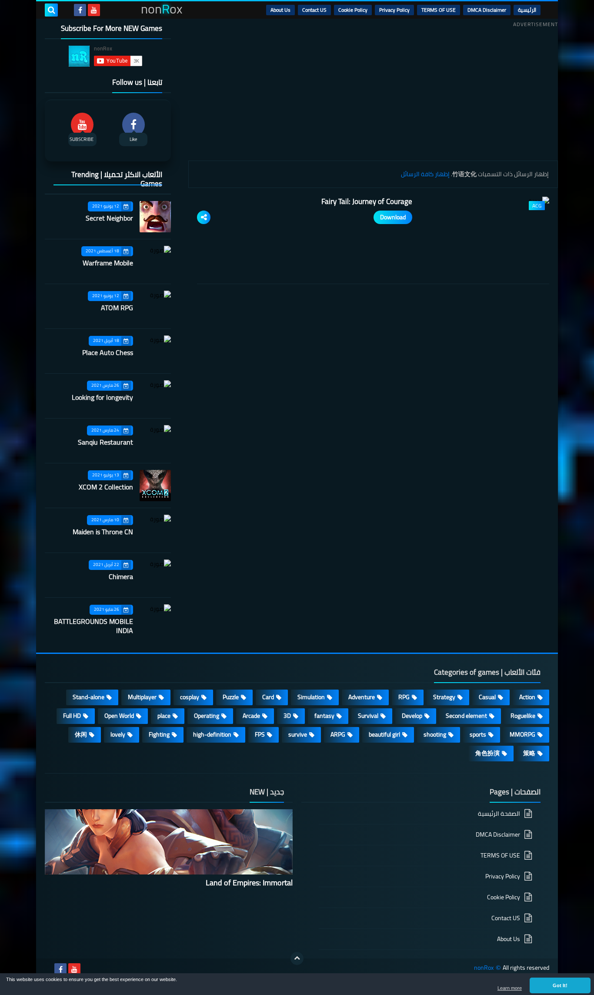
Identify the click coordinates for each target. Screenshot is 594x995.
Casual (487, 697)
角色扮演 (487, 753)
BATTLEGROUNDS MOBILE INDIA (93, 626)
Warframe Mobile (108, 262)
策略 (529, 753)
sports (478, 734)
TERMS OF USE (438, 10)
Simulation (311, 697)
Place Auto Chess (107, 352)
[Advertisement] (373, 91)
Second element (466, 715)
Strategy (444, 697)
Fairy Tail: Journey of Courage (366, 201)
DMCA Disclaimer (486, 10)
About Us (280, 10)
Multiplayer (142, 697)
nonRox (484, 967)
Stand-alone (88, 697)
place (163, 715)
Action (527, 697)
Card (268, 697)
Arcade (251, 715)
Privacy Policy (394, 10)
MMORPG (522, 734)
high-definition (212, 734)
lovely (117, 734)
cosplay (189, 697)
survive (297, 734)
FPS (260, 734)
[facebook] (80, 10)
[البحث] (51, 10)
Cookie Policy (352, 10)
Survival (368, 715)
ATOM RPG (117, 307)
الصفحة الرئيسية (499, 814)
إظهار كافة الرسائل (425, 174)
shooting (435, 734)
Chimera (121, 576)
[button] (560, 985)
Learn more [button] (509, 988)
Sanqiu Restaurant (105, 442)
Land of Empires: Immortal (249, 882)
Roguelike (523, 715)
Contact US (314, 10)
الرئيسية (527, 10)
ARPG (337, 734)
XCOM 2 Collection (106, 486)
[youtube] (94, 10)
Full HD (72, 715)
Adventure (361, 697)
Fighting (159, 734)
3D (287, 715)
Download (393, 217)
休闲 (81, 734)
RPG (404, 697)
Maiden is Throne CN (103, 531)
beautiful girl (384, 734)
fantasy (324, 715)
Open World (119, 715)
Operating (206, 715)
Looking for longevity (102, 397)
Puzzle (231, 697)
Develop (412, 715)
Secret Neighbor (109, 217)
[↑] (297, 958)
